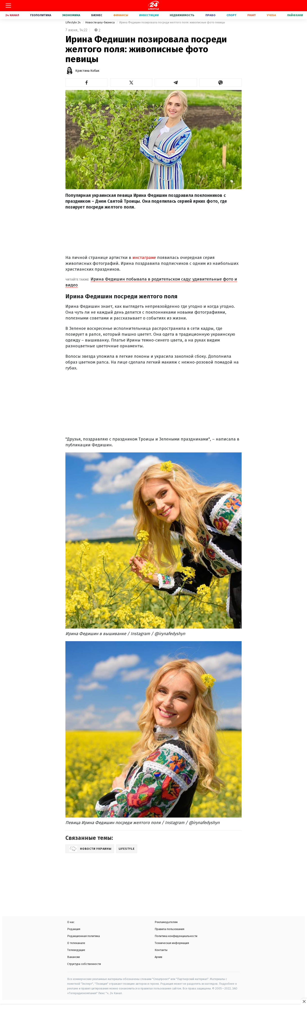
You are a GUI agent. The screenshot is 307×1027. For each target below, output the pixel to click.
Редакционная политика (83, 936)
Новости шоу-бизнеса (100, 22)
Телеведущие (76, 950)
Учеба (271, 15)
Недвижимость (182, 15)
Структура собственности (84, 964)
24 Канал (12, 15)
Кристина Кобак (87, 71)
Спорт (231, 15)
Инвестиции (149, 15)
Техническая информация (172, 943)
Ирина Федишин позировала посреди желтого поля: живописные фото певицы (172, 22)
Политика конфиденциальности (176, 936)
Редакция (73, 929)
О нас (70, 922)
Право (210, 15)
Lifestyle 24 (73, 22)
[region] (153, 1016)
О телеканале (76, 943)
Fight (251, 15)
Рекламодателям (166, 922)
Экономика (71, 15)
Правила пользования (169, 929)
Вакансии (73, 957)
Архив (158, 957)
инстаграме (144, 257)
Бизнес (96, 15)
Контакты (161, 950)
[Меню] (8, 6)
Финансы (120, 15)
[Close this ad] (304, 1001)
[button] (86, 83)
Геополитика (40, 15)
